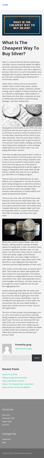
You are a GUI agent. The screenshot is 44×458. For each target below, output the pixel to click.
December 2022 (8, 418)
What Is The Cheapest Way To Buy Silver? (18, 384)
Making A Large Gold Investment (14, 378)
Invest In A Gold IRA (9, 374)
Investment (6, 439)
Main (4, 442)
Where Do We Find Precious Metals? (16, 387)
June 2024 (6, 415)
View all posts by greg (23, 348)
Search (36, 358)
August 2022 (7, 421)
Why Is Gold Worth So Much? (13, 381)
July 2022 (5, 424)
